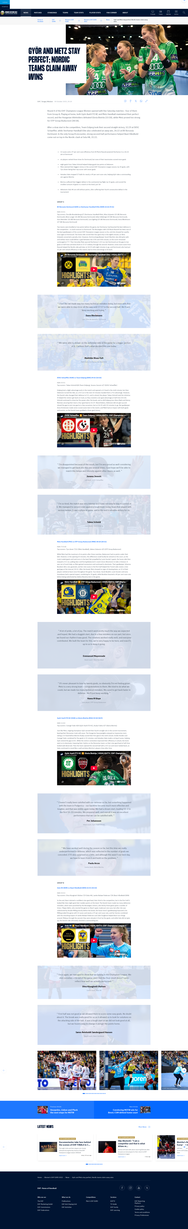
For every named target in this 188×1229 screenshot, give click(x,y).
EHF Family (114, 1207)
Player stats (95, 13)
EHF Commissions (44, 1207)
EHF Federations (43, 1210)
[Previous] (3, 1070)
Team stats (79, 13)
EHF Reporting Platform (140, 1202)
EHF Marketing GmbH (45, 1204)
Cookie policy (139, 1209)
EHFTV (112, 1201)
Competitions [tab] (5, 6)
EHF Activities (67, 1207)
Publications (66, 1201)
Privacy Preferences (142, 1215)
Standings (52, 13)
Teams (65, 13)
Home (40, 1177)
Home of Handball (40, 20)
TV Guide (113, 1204)
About (125, 13)
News (26, 13)
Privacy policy (139, 1206)
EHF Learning (115, 1210)
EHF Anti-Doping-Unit (69, 1204)
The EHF (40, 1201)
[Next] (184, 1070)
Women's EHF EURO (69, 20)
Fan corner (112, 13)
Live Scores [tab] (4, 2)
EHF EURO (54, 20)
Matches (38, 13)
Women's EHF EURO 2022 (90, 20)
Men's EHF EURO (92, 1201)
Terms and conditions (142, 1212)
